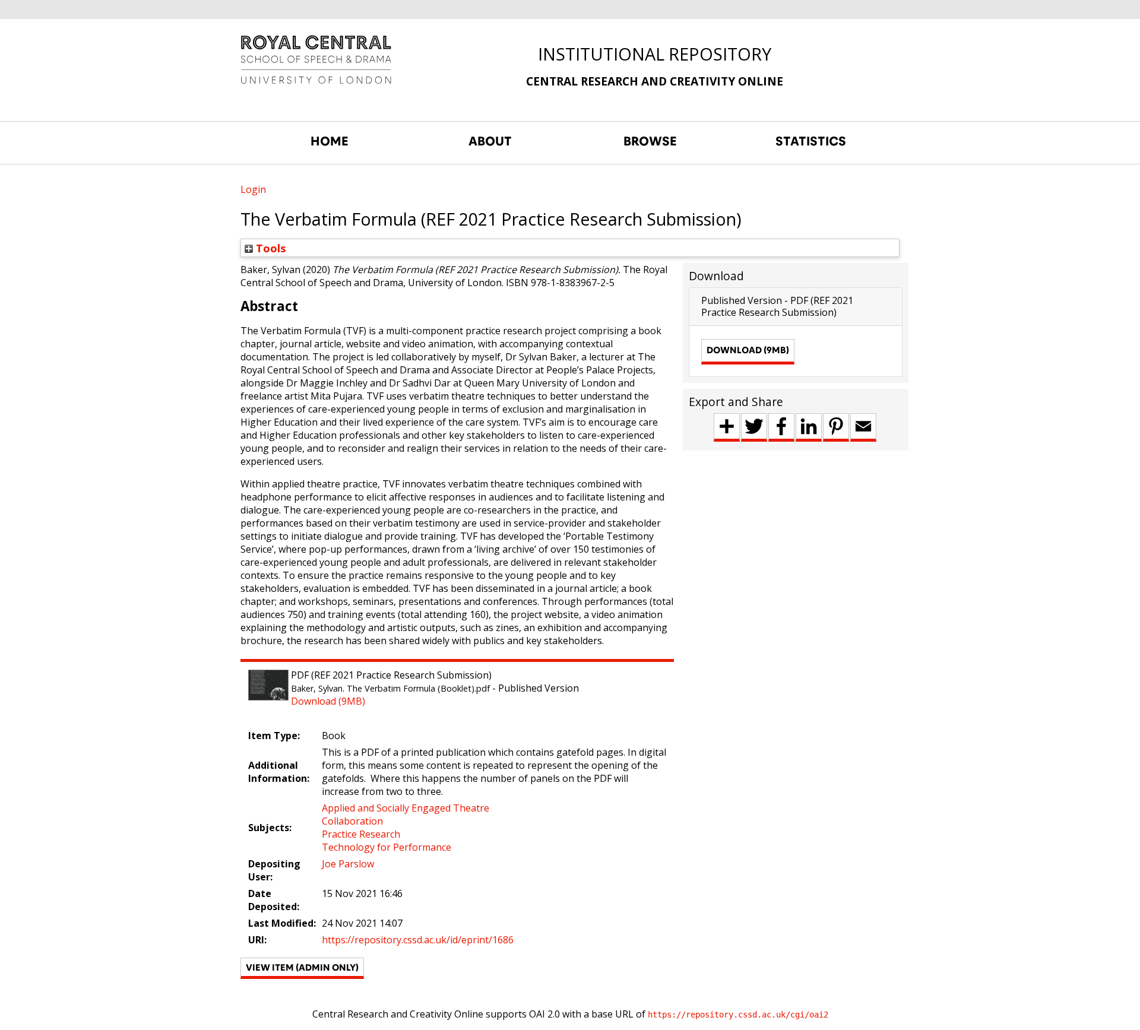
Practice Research (361, 834)
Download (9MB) (328, 701)
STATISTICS (810, 141)
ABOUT (490, 141)
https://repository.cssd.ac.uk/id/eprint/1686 (418, 939)
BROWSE (650, 141)
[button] (302, 968)
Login (253, 189)
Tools (269, 247)
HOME (330, 141)
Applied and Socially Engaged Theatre (405, 808)
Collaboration (352, 821)
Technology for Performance (386, 847)
